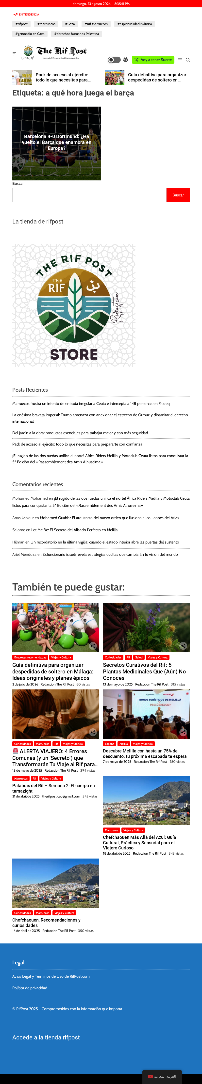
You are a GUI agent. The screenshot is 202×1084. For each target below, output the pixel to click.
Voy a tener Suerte (156, 59)
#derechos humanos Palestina (76, 34)
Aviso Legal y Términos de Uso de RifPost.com (51, 976)
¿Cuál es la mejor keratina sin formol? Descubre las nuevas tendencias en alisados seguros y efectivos (157, 82)
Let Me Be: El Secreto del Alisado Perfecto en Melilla (74, 529)
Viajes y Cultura (61, 657)
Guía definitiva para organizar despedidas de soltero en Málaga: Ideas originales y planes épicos (65, 82)
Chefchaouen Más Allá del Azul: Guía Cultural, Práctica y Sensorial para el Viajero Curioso (139, 842)
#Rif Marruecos (96, 24)
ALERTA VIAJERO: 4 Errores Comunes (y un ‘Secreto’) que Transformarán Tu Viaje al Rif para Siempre (53, 761)
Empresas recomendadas (30, 657)
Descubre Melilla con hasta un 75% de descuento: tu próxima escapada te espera (145, 753)
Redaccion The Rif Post (57, 684)
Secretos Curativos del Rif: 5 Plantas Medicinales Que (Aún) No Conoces (144, 671)
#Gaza (70, 24)
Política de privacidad (29, 988)
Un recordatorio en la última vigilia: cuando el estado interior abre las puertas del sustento (105, 542)
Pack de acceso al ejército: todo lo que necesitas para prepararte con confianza (77, 444)
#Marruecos (46, 24)
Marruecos (42, 744)
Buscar (18, 183)
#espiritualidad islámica (134, 24)
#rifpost (21, 24)
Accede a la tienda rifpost (46, 1037)
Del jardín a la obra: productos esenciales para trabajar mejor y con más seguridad (80, 432)
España (109, 744)
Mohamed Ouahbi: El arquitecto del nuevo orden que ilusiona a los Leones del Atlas (109, 517)
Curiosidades (113, 657)
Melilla (123, 744)
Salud (139, 657)
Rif (128, 657)
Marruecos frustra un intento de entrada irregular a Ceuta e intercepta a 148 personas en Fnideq (91, 403)
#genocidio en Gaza (30, 34)
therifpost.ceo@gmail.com (61, 796)
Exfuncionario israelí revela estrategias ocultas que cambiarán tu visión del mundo (110, 554)
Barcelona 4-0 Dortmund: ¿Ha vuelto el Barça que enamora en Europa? (56, 142)
